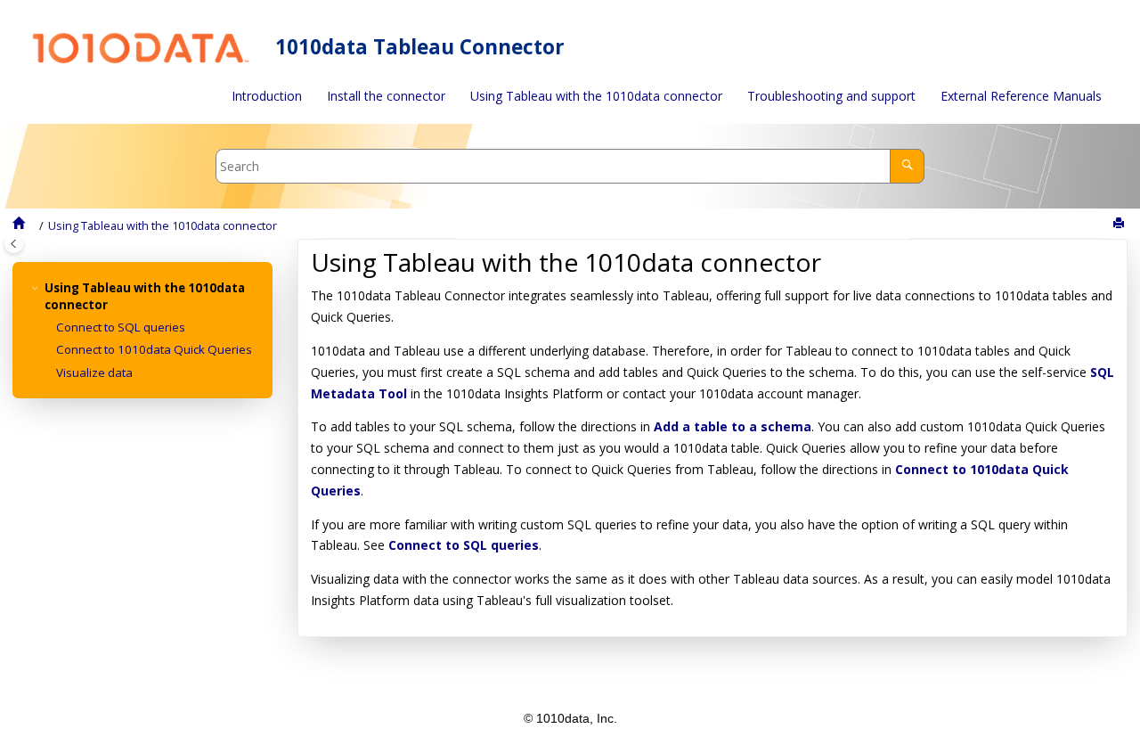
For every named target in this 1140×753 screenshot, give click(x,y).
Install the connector (386, 95)
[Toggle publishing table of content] (13, 243)
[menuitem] (266, 96)
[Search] (907, 166)
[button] (37, 288)
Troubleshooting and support (831, 95)
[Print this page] (1120, 223)
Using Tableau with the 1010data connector (596, 95)
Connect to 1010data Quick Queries (154, 349)
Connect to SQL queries (120, 327)
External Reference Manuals (1021, 95)
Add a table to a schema (732, 426)
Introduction (267, 95)
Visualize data (94, 372)
